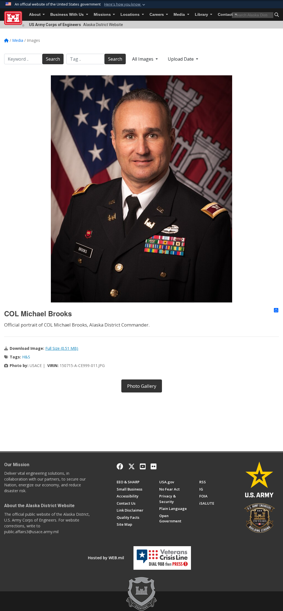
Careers (157, 14)
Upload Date (181, 59)
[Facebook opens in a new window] (120, 466)
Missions (103, 14)
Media (180, 14)
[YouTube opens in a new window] (143, 466)
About (35, 14)
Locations (130, 14)
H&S (26, 357)
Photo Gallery (141, 386)
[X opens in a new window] (131, 466)
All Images (143, 59)
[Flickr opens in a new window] (153, 466)
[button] (125, 4)
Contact (226, 14)
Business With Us (67, 14)
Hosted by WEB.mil (106, 557)
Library (202, 14)
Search (53, 59)
